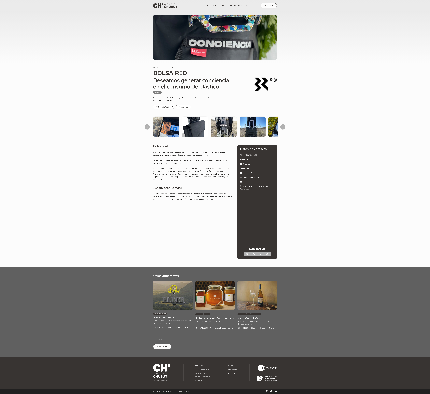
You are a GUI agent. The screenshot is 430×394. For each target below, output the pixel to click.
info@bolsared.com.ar (251, 177)
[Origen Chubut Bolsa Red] (253, 126)
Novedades (233, 365)
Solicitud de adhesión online (203, 377)
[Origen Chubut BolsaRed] (166, 126)
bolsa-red (246, 168)
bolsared (184, 107)
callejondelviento (225, 328)
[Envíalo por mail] (247, 254)
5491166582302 (205, 328)
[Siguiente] (282, 127)
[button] (241, 5)
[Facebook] (271, 391)
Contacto (232, 374)
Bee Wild (244, 317)
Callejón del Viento (208, 318)
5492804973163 (165, 107)
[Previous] (147, 127)
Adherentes (198, 380)
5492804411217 (248, 325)
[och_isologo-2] (165, 5)
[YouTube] (276, 391)
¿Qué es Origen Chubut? (202, 369)
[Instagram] (267, 391)
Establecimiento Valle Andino (173, 318)
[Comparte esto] (253, 254)
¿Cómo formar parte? (201, 373)
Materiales (232, 369)
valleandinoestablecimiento (182, 328)
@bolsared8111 (249, 173)
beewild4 (265, 325)
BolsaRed (246, 164)
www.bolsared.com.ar (251, 182)
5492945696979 (161, 328)
